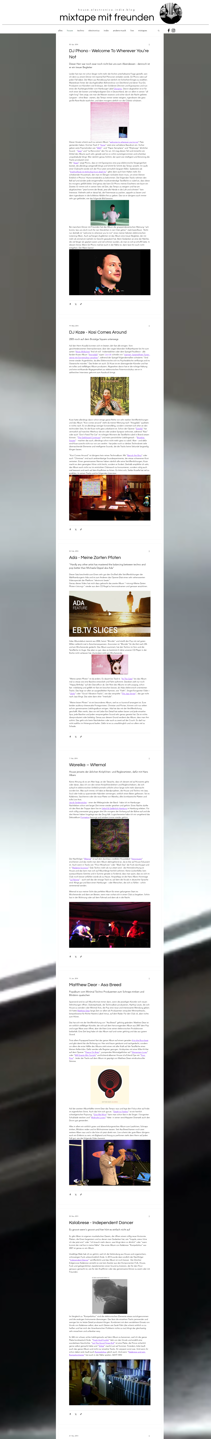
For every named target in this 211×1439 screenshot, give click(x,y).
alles (60, 30)
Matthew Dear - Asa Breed (95, 985)
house (70, 30)
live (132, 30)
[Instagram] (173, 30)
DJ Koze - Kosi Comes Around (98, 332)
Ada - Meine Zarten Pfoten (95, 557)
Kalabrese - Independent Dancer (101, 1222)
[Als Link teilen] (81, 304)
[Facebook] (168, 30)
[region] (171, 13)
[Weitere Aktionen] (149, 44)
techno (80, 30)
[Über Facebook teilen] (70, 304)
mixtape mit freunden (106, 17)
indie (106, 30)
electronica (93, 30)
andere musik (119, 30)
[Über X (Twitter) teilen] (76, 304)
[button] (159, 31)
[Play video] (109, 272)
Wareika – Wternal (87, 765)
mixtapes (142, 30)
